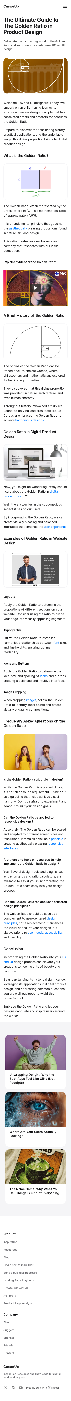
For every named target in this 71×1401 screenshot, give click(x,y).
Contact (8, 1353)
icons (44, 676)
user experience (55, 527)
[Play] (35, 288)
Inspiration (10, 1242)
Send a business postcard (20, 1272)
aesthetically (18, 228)
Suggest (8, 1330)
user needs (35, 932)
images (31, 700)
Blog (6, 1257)
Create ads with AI (15, 1288)
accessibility (53, 932)
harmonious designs (29, 420)
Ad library (9, 1295)
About (7, 1322)
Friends (8, 1345)
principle (57, 839)
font (56, 643)
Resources (10, 1249)
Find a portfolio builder (18, 1265)
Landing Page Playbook (18, 1280)
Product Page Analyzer (18, 1303)
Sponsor (8, 1337)
